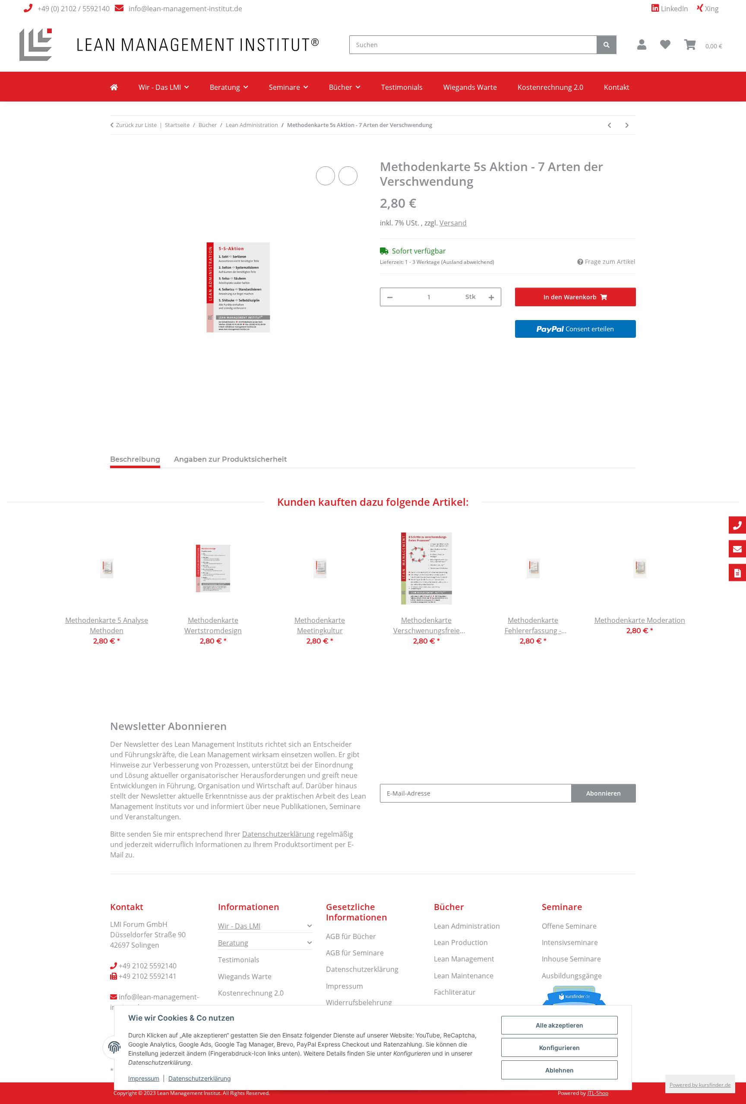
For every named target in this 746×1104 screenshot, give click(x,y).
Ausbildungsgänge (572, 975)
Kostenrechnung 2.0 (550, 87)
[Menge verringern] (389, 297)
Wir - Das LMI (239, 926)
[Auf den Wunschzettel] (347, 175)
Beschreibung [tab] (135, 459)
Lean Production (461, 942)
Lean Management (464, 959)
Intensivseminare (570, 942)
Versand (453, 223)
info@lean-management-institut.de (185, 8)
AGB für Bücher (351, 936)
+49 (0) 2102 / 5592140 (74, 8)
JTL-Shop (598, 1093)
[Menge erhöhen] (491, 297)
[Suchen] (606, 44)
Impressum (143, 1078)
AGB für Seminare (355, 953)
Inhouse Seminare (571, 959)
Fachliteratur (455, 992)
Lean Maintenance (463, 975)
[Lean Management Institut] (114, 87)
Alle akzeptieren (559, 1025)
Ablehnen (559, 1070)
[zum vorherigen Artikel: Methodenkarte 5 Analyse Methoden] (609, 125)
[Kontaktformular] (737, 572)
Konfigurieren (559, 1047)
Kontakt (616, 87)
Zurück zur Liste (136, 125)
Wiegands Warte (470, 87)
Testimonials (402, 87)
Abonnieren (603, 793)
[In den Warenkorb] (117, 154)
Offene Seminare (569, 926)
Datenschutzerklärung (199, 1078)
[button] (641, 44)
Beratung (233, 943)
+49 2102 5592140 (148, 966)
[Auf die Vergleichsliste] (325, 175)
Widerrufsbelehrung (359, 1002)
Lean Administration (467, 926)
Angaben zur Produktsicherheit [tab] (230, 459)
